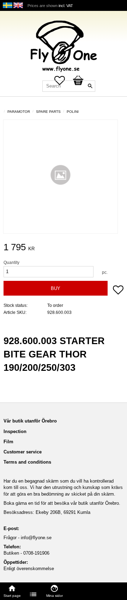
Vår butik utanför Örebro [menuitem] (30, 421)
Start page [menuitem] (12, 596)
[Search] (90, 86)
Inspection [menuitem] (15, 431)
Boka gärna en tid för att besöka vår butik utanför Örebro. (62, 503)
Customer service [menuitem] (23, 451)
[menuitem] (33, 594)
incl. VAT (66, 6)
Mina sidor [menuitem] (54, 596)
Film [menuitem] (8, 441)
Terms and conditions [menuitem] (27, 462)
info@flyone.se (36, 537)
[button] (118, 291)
